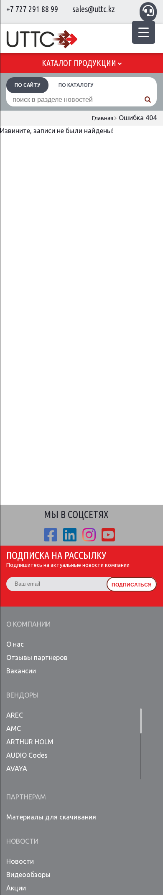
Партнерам (26, 797)
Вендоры (22, 695)
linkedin (69, 534)
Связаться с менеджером (148, 10)
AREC (14, 715)
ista (89, 534)
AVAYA (16, 768)
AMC (13, 728)
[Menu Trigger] (143, 32)
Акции (16, 888)
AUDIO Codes (27, 755)
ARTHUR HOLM (29, 742)
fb (50, 534)
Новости (22, 841)
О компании (28, 624)
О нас (15, 644)
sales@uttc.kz (93, 9)
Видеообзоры (28, 874)
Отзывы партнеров (37, 657)
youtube (108, 534)
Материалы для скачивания (51, 817)
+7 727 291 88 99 (32, 9)
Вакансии (21, 671)
